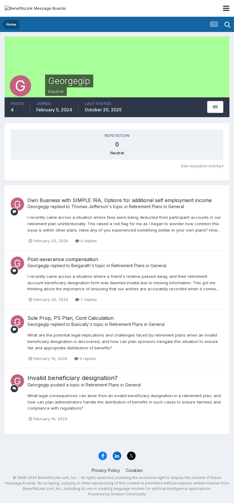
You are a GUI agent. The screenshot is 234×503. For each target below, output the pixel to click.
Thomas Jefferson (89, 206)
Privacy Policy (106, 470)
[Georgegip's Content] (215, 107)
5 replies (87, 358)
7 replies (88, 299)
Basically (80, 324)
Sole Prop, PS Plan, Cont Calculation (70, 318)
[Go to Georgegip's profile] (17, 204)
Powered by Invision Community (117, 494)
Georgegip (38, 206)
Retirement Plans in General (156, 206)
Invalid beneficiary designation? (72, 378)
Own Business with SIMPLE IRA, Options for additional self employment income (119, 200)
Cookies (134, 470)
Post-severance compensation (62, 259)
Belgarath (80, 265)
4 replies (88, 240)
